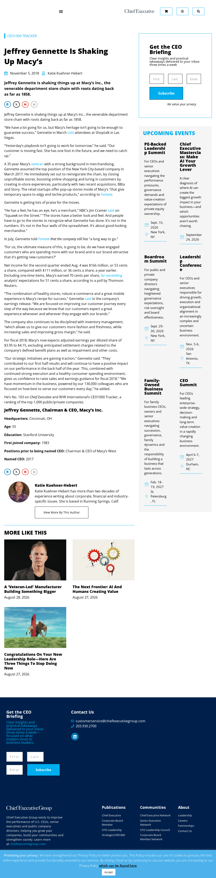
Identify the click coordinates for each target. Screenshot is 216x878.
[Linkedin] (75, 736)
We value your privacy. (182, 104)
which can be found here (118, 865)
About (183, 807)
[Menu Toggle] (61, 11)
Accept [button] (108, 872)
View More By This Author (61, 512)
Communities (153, 807)
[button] (7, 104)
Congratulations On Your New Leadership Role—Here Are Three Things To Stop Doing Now (33, 661)
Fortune (106, 194)
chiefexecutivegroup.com (27, 844)
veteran (37, 164)
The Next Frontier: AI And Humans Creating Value (97, 589)
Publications (114, 807)
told (71, 132)
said (111, 210)
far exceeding (111, 275)
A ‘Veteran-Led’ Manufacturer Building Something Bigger (33, 589)
